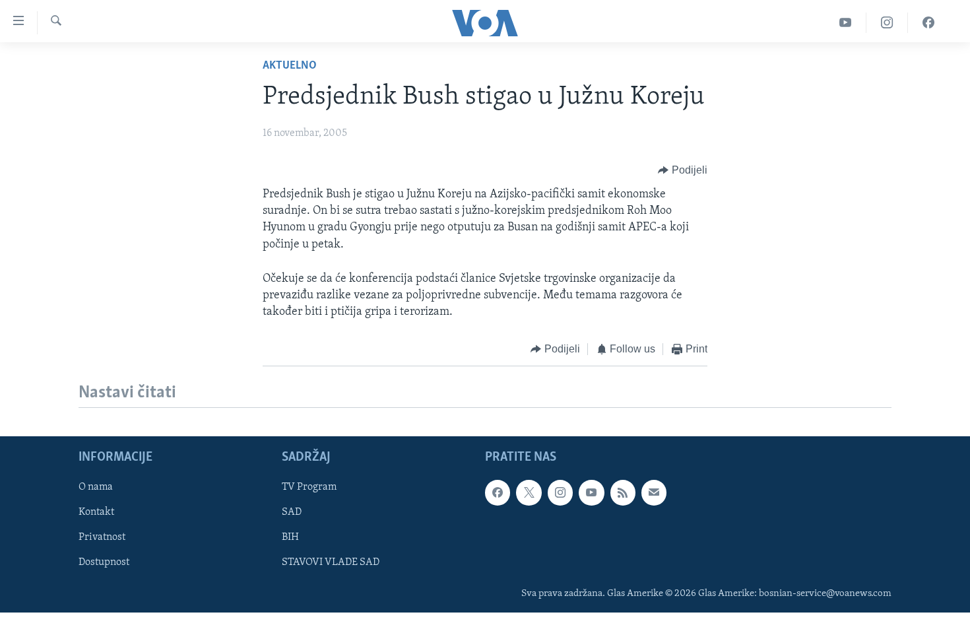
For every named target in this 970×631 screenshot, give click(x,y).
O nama (96, 487)
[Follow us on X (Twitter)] (528, 492)
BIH (290, 537)
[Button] (682, 170)
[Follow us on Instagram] (560, 492)
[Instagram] (887, 23)
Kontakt (96, 512)
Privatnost (102, 537)
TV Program (309, 487)
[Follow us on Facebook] (497, 492)
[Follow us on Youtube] (591, 492)
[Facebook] (928, 23)
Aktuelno (290, 66)
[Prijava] (653, 492)
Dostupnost (104, 562)
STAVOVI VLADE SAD (330, 562)
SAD (292, 512)
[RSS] (622, 492)
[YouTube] (845, 23)
